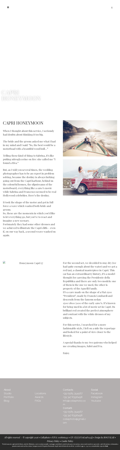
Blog (6, 400)
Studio (7, 393)
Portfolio (9, 397)
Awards (39, 397)
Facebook (97, 393)
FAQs (38, 400)
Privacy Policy (53, 441)
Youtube (96, 400)
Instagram (96, 397)
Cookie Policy (67, 441)
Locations (40, 393)
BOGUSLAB (109, 437)
